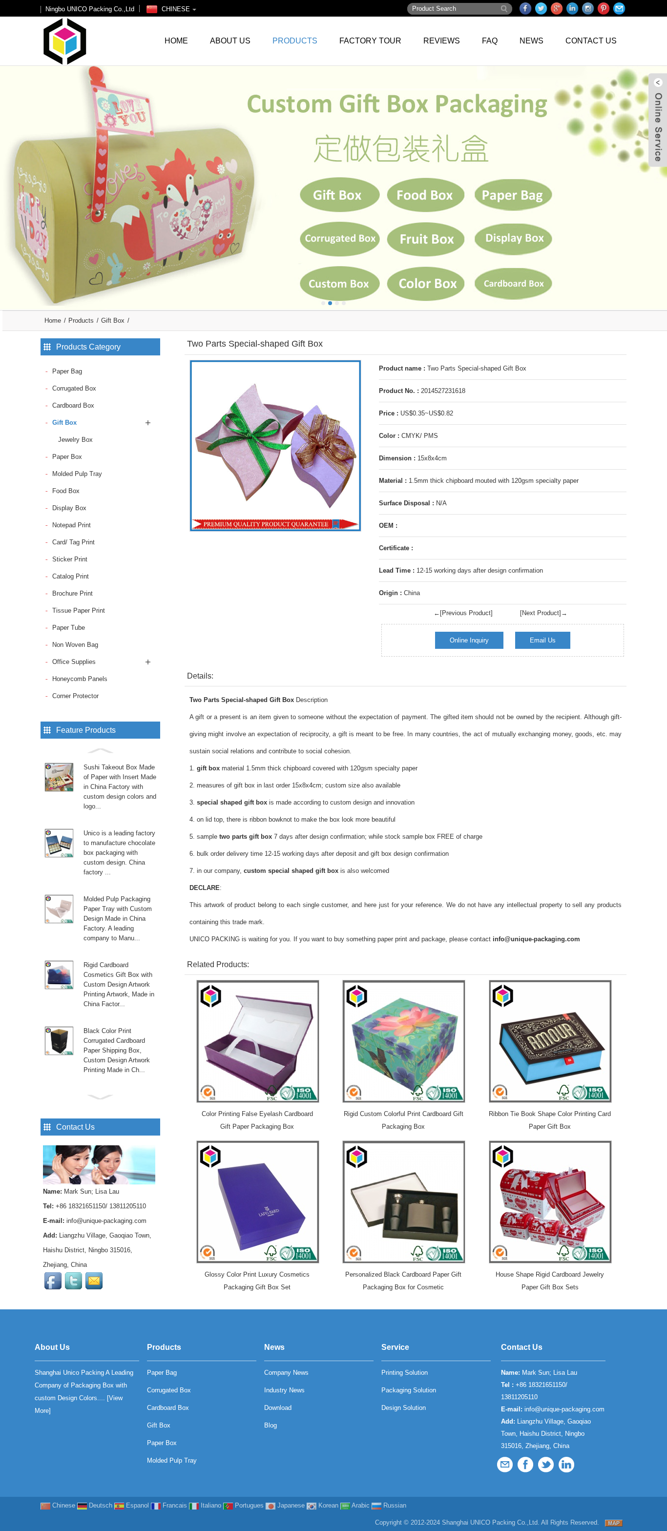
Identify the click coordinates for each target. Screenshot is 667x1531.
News (531, 41)
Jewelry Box (75, 439)
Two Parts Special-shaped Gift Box (241, 699)
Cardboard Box (73, 405)
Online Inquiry (469, 640)
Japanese (290, 1505)
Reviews (441, 41)
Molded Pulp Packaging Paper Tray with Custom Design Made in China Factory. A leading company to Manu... (117, 918)
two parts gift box (245, 836)
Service (395, 1347)
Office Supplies (74, 661)
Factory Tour (370, 41)
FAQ (490, 41)
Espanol (136, 1505)
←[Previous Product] (463, 613)
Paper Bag (67, 371)
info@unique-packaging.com (106, 1220)
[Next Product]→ (543, 613)
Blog (270, 1425)
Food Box (66, 491)
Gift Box (113, 320)
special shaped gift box (232, 802)
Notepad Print (71, 525)
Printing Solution (404, 1372)
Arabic (360, 1505)
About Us (230, 41)
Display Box (69, 508)
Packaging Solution (408, 1390)
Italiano (210, 1505)
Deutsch (99, 1505)
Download (278, 1407)
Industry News (284, 1390)
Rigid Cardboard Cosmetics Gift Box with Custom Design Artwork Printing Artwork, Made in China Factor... (118, 984)
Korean (327, 1505)
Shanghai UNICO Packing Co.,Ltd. (491, 1522)
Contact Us (591, 41)
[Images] (275, 445)
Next (657, 180)
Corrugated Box (74, 388)
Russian (393, 1505)
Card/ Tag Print (73, 542)
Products (294, 41)
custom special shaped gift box (291, 870)
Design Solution (403, 1407)
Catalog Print (70, 576)
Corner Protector (75, 696)
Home (176, 41)
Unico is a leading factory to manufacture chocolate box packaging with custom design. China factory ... (119, 852)
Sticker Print (69, 559)
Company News (286, 1372)
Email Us (543, 640)
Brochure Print (72, 593)
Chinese (62, 1505)
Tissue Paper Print (78, 610)
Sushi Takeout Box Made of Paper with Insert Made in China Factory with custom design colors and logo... (119, 787)
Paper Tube (68, 627)
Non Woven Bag (75, 644)
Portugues (248, 1505)
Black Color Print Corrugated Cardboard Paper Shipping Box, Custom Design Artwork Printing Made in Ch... (116, 1050)
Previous (10, 180)
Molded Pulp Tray (77, 473)
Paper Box (67, 456)
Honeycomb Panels (79, 679)
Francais (174, 1505)
